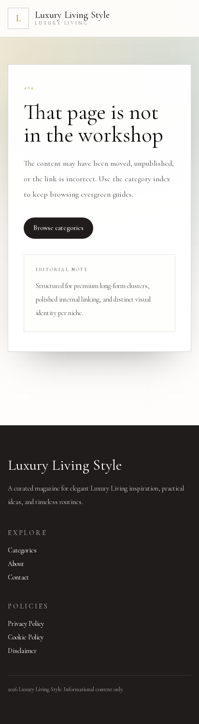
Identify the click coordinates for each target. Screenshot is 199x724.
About (16, 564)
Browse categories (58, 228)
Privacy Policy (26, 624)
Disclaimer (22, 651)
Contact (18, 577)
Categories (22, 550)
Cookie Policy (25, 637)
